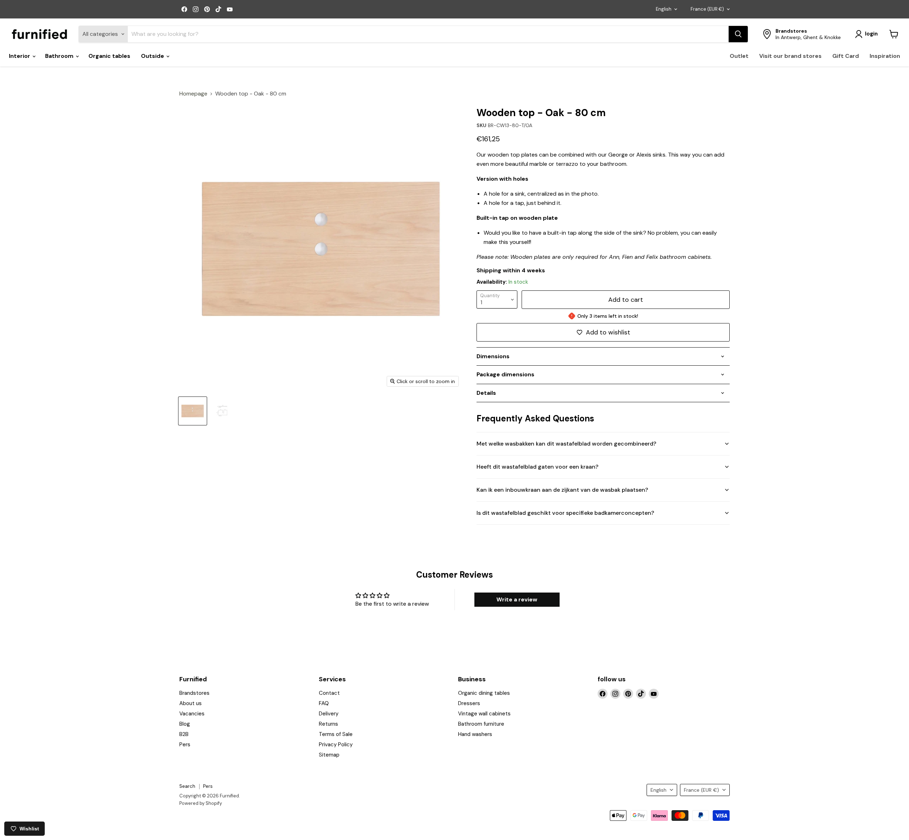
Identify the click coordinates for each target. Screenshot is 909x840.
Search (187, 786)
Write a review (516, 599)
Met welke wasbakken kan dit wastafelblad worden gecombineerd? (566, 443)
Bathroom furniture (481, 723)
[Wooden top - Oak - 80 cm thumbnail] (193, 411)
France (707, 9)
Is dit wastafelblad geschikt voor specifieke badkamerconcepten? (565, 513)
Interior (20, 56)
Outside (153, 56)
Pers (184, 744)
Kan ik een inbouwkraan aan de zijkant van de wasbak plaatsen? (562, 489)
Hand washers (475, 734)
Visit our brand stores (790, 56)
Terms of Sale (336, 734)
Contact (329, 693)
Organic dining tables (484, 693)
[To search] (738, 34)
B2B (184, 734)
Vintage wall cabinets (484, 713)
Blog (184, 723)
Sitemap (329, 754)
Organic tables (109, 56)
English (663, 9)
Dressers (469, 703)
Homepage (193, 94)
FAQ (324, 703)
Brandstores (194, 693)
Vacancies (192, 713)
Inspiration (885, 56)
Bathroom (60, 56)
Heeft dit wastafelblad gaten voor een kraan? (537, 466)
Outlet (739, 56)
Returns (328, 723)
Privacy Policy (336, 744)
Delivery (328, 713)
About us (190, 703)
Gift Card (845, 56)
